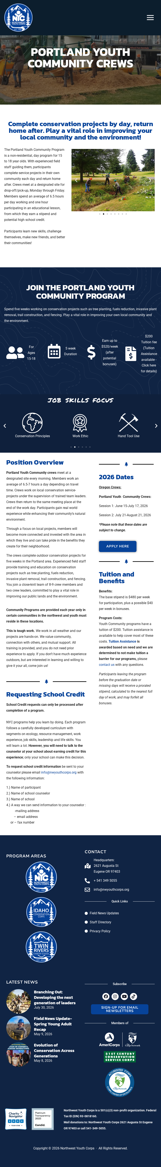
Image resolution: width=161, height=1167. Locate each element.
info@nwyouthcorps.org (59, 772)
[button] (76, 180)
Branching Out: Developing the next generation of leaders (55, 997)
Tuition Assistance (122, 641)
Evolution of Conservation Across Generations (54, 1050)
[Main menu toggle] (150, 17)
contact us (106, 665)
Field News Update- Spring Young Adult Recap (53, 1023)
